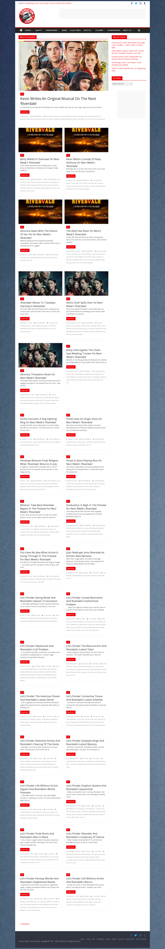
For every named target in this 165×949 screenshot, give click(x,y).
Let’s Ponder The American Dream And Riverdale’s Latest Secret (40, 697)
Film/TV (38, 30)
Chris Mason (76, 326)
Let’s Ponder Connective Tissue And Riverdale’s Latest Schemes (84, 697)
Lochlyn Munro (54, 182)
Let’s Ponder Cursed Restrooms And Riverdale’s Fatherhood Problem (84, 601)
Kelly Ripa (50, 764)
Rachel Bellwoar (37, 116)
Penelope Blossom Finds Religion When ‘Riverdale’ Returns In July (39, 462)
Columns (99, 30)
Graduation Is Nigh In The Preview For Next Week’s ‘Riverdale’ (86, 506)
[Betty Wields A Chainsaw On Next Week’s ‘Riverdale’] (40, 129)
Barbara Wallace (25, 761)
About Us (127, 30)
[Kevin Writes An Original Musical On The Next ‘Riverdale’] (63, 42)
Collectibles (75, 30)
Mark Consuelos (54, 119)
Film (93, 939)
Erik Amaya (84, 573)
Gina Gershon (98, 622)
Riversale (40, 621)
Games (64, 30)
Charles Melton (67, 116)
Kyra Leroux (80, 186)
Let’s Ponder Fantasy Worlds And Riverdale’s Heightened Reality (39, 880)
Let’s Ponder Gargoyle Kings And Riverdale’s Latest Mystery (85, 742)
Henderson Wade (40, 764)
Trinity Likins (83, 534)
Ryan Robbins (46, 188)
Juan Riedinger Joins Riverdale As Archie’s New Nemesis (85, 554)
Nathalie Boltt (64, 119)
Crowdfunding (113, 30)
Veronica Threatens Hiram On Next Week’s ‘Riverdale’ (37, 376)
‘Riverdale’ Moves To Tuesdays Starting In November (37, 304)
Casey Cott (57, 116)
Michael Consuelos (72, 445)
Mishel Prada (86, 531)
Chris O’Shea (83, 183)
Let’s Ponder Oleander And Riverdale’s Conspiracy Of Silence (85, 835)
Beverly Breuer (71, 809)
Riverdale (73, 119)
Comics (28, 30)
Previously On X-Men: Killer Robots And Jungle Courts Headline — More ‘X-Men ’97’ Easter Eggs (128, 45)
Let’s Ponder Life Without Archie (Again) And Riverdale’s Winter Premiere (39, 789)
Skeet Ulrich (76, 489)
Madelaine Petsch (31, 119)
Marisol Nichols (43, 119)
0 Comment (95, 573)
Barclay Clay (49, 116)
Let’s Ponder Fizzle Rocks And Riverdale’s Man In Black (37, 835)
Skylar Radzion (100, 332)
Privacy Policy (130, 939)
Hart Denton (80, 528)
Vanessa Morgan (84, 189)
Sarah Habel (80, 119)
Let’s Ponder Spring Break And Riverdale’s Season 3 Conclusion (38, 599)
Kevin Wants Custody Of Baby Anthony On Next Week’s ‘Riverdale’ (83, 162)
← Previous (24, 923)
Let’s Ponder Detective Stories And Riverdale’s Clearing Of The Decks (40, 742)
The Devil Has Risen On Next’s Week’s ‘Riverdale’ (83, 232)
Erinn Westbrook (79, 257)
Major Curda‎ (93, 902)
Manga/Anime (51, 30)
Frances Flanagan (77, 116)
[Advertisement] (102, 14)
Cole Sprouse (92, 183)
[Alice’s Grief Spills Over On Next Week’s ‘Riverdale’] (86, 272)
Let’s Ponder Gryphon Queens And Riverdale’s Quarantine (86, 787)
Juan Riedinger (76, 576)
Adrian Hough (99, 439)
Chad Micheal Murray (86, 666)
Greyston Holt (82, 377)
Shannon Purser (71, 630)
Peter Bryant (92, 672)
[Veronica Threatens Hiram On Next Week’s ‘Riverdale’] (40, 344)
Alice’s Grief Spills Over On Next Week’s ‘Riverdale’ (84, 304)
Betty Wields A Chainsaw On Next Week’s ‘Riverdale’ (39, 160)
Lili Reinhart (45, 182)
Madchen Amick (25, 185)
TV (22, 94)
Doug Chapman (30, 182)
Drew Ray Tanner (25, 326)
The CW (87, 119)
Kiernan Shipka (89, 116)
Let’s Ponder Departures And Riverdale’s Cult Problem (37, 647)
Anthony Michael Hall (72, 854)
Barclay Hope (36, 761)
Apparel (114, 939)
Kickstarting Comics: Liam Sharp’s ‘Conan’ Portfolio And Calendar (48, 3)
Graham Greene (91, 257)
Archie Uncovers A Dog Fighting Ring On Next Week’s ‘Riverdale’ (38, 420)
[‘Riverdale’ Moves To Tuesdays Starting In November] (40, 272)
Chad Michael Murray (77, 622)
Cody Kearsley (89, 374)
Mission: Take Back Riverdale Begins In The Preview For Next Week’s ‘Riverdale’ (38, 508)
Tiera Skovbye (91, 489)
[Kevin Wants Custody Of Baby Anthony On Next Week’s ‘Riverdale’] (86, 129)
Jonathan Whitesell (26, 672)
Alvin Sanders (54, 526)
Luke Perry (29, 532)
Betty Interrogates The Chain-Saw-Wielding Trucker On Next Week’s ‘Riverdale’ (84, 353)
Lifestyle (87, 30)
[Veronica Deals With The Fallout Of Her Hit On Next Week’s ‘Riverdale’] (40, 201)
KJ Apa (97, 116)
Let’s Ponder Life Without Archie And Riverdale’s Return (85, 880)
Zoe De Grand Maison (98, 119)
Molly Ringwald (48, 486)
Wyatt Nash (53, 621)
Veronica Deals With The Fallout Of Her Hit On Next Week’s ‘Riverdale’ (38, 234)
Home (83, 939)
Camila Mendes (51, 179)
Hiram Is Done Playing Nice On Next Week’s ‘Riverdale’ (84, 462)
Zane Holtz (40, 582)
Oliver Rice (30, 188)
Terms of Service (141, 939)
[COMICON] (27, 9)
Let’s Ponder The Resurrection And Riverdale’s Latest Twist (86, 647)
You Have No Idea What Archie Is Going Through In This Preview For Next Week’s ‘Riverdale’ (39, 556)
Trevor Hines (30, 191)
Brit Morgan (80, 809)
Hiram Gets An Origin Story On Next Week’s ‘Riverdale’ (84, 420)
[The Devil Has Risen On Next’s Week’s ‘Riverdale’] (86, 201)
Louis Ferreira (28, 442)
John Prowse (78, 329)
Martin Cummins (82, 627)
